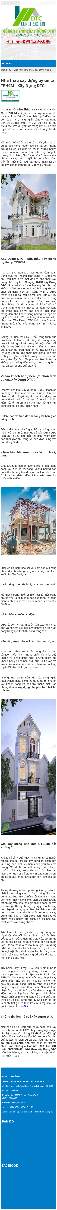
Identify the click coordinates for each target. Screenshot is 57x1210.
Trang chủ (6, 69)
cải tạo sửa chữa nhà (15, 1042)
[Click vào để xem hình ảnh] (10, 101)
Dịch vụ (18, 69)
